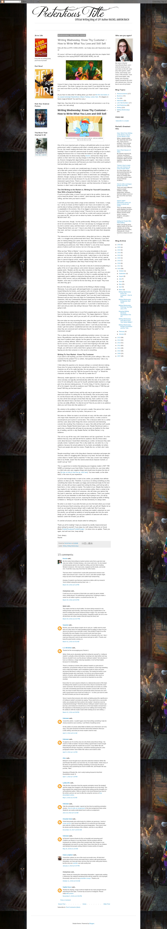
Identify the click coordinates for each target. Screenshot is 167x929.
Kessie (65, 558)
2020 (119, 258)
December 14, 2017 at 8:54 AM (72, 830)
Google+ (82, 529)
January (121, 334)
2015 (119, 337)
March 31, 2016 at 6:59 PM (71, 712)
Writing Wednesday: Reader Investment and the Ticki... (125, 326)
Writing (65, 546)
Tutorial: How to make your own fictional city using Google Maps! (123, 167)
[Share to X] (87, 543)
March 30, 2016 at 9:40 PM (71, 600)
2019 (119, 260)
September (122, 273)
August (121, 276)
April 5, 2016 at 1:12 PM (70, 752)
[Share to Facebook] (89, 543)
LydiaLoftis (66, 783)
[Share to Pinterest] (91, 543)
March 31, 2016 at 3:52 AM (71, 641)
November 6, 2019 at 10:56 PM (72, 896)
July (120, 279)
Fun (118, 98)
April (120, 287)
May (120, 284)
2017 (119, 266)
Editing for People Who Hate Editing (124, 222)
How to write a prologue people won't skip (124, 184)
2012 (119, 345)
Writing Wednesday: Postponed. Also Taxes (125, 301)
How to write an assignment (76, 808)
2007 (119, 356)
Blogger (91, 923)
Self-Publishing (121, 105)
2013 (119, 343)
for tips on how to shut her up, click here (74, 472)
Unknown (66, 718)
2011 (119, 348)
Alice (64, 758)
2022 (119, 255)
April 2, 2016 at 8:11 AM (70, 733)
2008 (119, 353)
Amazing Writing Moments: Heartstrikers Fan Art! (125, 314)
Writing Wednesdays (73, 546)
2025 (119, 247)
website (75, 863)
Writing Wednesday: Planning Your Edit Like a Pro (125, 307)
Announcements (122, 93)
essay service (67, 823)
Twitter (64, 529)
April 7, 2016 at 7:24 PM (70, 777)
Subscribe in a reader (122, 121)
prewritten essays (85, 878)
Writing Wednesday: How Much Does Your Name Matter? (125, 320)
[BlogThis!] (85, 543)
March (121, 289)
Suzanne (65, 625)
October (121, 271)
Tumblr (76, 529)
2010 (119, 351)
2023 (119, 252)
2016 (119, 268)
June (120, 281)
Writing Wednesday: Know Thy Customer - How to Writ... (125, 294)
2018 (119, 263)
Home (84, 904)
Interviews (120, 100)
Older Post (106, 904)
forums (88, 156)
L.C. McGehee (67, 648)
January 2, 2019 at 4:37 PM (71, 866)
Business (120, 96)
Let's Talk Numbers (123, 103)
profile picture (69, 893)
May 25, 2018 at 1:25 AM (70, 849)
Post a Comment (65, 900)
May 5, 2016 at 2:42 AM (70, 797)
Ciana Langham (68, 855)
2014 (119, 340)
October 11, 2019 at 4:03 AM (71, 881)
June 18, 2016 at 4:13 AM (70, 813)
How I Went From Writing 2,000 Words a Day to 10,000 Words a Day (124, 134)
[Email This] (83, 543)
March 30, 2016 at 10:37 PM (71, 619)
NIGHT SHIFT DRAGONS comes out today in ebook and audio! (124, 203)
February (122, 331)
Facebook (70, 529)
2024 (119, 250)
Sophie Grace (67, 887)
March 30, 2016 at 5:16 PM (71, 585)
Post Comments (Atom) (73, 907)
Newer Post (61, 904)
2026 (119, 244)
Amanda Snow (67, 819)
